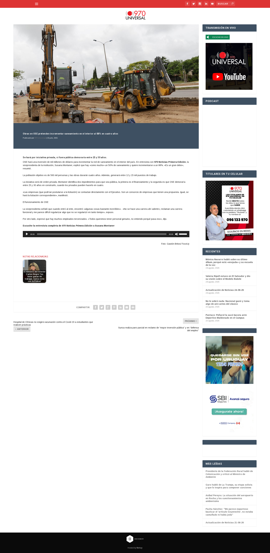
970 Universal (40, 138)
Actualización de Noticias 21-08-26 (225, 522)
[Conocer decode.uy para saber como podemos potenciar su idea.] (135, 539)
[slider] (183, 234)
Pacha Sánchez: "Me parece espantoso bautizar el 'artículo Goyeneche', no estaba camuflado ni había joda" (229, 512)
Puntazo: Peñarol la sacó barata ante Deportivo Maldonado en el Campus (226, 316)
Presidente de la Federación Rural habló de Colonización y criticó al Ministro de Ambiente (229, 474)
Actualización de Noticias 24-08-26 (225, 290)
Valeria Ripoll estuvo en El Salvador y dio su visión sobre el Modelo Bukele (228, 277)
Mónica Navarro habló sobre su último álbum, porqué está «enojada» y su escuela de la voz (229, 262)
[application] (106, 234)
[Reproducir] (26, 234)
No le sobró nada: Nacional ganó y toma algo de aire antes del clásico (228, 302)
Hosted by (135, 548)
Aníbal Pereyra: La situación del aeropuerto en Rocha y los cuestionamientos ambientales (229, 498)
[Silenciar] (176, 234)
